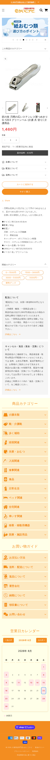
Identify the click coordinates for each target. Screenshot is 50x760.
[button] (3, 10)
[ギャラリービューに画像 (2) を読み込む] (25, 107)
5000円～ (34, 277)
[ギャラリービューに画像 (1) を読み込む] (12, 107)
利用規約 (35, 751)
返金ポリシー (39, 747)
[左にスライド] (2, 108)
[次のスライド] (37, 39)
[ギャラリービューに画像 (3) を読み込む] (38, 107)
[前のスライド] (13, 39)
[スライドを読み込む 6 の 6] (32, 39)
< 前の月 (8, 640)
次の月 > (41, 640)
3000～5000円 (13, 277)
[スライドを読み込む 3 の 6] (23, 39)
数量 (3, 135)
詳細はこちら (11, 334)
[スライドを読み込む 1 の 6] (17, 39)
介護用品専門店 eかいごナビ (22, 747)
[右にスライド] (47, 108)
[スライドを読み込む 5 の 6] (29, 39)
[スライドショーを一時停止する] (45, 39)
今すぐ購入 (25, 192)
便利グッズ (11, 283)
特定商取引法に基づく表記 (26, 755)
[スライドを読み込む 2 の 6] (20, 39)
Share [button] (7, 200)
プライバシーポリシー (22, 751)
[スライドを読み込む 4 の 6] (26, 39)
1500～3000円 (32, 272)
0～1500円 (11, 272)
